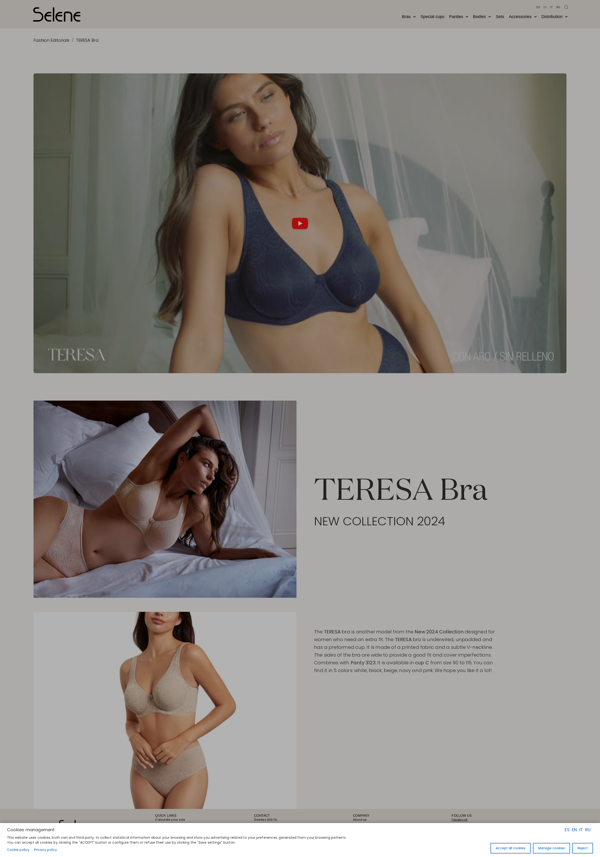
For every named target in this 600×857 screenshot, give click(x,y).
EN (574, 830)
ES (567, 830)
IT (581, 830)
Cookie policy (18, 849)
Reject (583, 848)
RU (588, 830)
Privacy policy (45, 849)
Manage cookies (551, 848)
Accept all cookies (510, 848)
